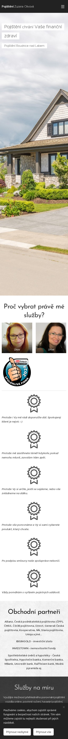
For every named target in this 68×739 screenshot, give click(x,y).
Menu (62, 6)
